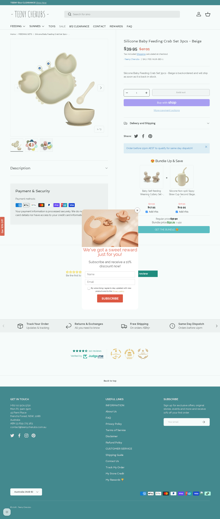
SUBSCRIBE (110, 298)
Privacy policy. (118, 291)
